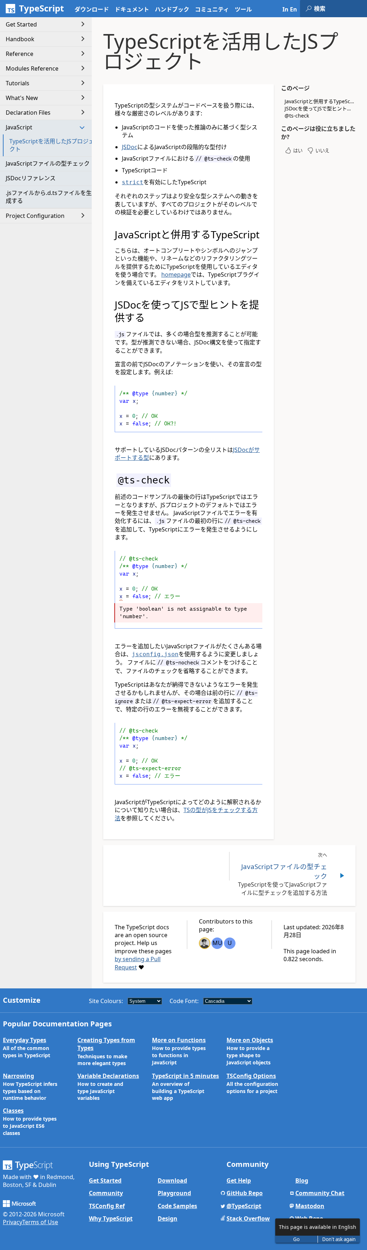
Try (251, 424)
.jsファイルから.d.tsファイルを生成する (49, 197)
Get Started (21, 24)
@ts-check (297, 115)
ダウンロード (92, 9)
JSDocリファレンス (31, 178)
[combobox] (340, 8)
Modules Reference (32, 68)
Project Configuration (35, 216)
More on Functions (179, 1040)
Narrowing (18, 1076)
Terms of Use (40, 1222)
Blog (301, 1180)
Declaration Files (28, 112)
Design (167, 1218)
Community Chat (319, 1193)
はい (297, 150)
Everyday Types (24, 1040)
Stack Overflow (248, 1218)
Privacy (12, 1222)
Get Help (239, 1180)
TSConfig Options (251, 1076)
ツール (243, 9)
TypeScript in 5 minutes (185, 1076)
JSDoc (129, 147)
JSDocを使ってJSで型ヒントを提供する (320, 108)
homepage (176, 274)
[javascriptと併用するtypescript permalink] (110, 234)
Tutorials (17, 83)
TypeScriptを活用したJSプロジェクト (51, 145)
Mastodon (309, 1206)
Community (106, 1193)
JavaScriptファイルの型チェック (48, 163)
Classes (13, 1111)
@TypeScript (244, 1206)
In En (289, 9)
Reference (19, 54)
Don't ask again (339, 1239)
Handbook (20, 39)
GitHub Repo (245, 1193)
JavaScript (19, 127)
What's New (22, 98)
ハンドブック (172, 9)
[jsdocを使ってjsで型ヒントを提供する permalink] (110, 304)
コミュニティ (212, 9)
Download (172, 1180)
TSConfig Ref (107, 1206)
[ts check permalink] (110, 479)
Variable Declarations (108, 1076)
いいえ (322, 150)
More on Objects (250, 1040)
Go (296, 1239)
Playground (174, 1193)
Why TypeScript (111, 1218)
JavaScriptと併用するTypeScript (320, 101)
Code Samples (177, 1206)
